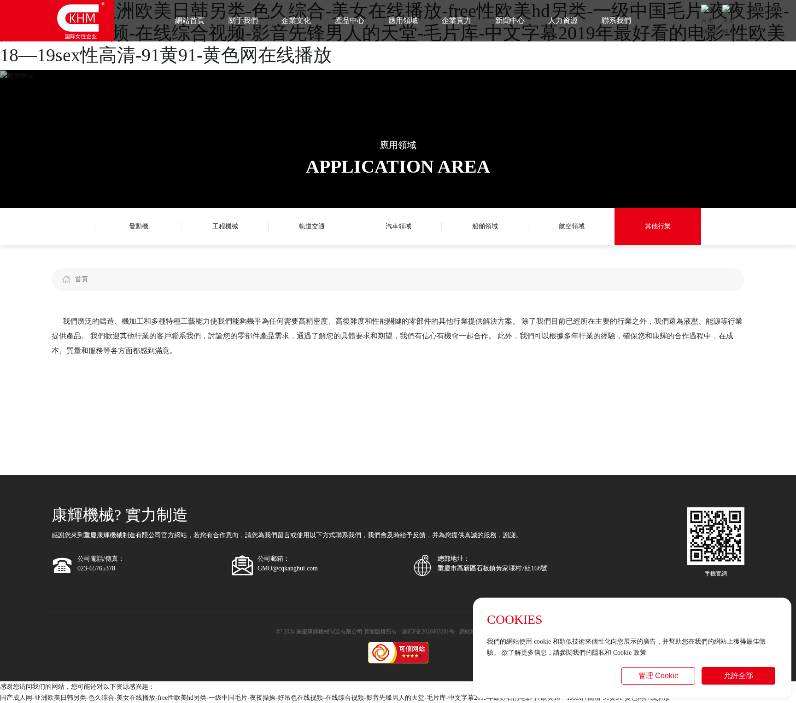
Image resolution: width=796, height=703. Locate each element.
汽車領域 (398, 226)
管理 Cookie (658, 676)
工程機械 (225, 226)
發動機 (138, 226)
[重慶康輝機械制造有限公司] (81, 20)
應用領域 (398, 145)
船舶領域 (485, 226)
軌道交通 (312, 226)
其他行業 (658, 226)
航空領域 (572, 226)
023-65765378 (96, 568)
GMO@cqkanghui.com (288, 568)
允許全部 (738, 676)
